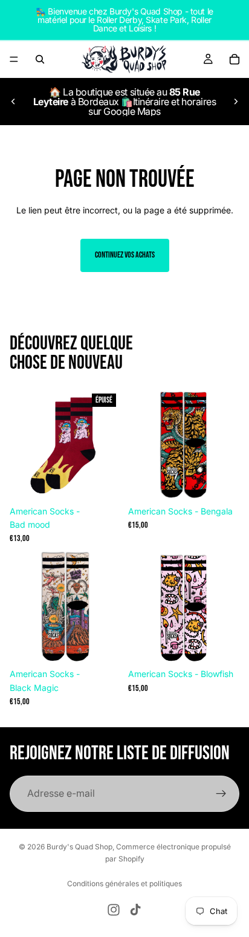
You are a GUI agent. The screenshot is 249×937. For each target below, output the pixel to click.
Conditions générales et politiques (124, 883)
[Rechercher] (40, 59)
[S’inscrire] (221, 793)
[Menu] (14, 59)
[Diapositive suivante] (235, 101)
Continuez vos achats (125, 255)
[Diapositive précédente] (13, 101)
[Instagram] (113, 910)
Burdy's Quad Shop (79, 846)
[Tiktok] (135, 910)
